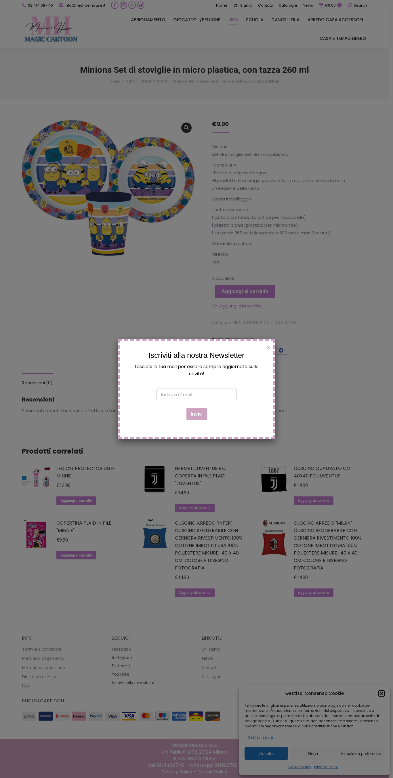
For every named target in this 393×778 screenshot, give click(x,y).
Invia (197, 413)
